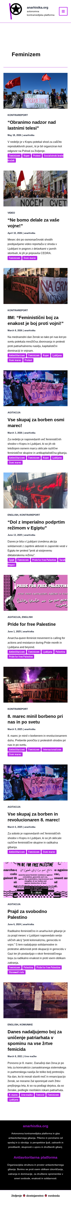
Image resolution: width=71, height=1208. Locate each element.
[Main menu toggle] (63, 11)
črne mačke (27, 1094)
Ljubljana (57, 355)
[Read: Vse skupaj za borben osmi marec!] (35, 388)
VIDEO (11, 212)
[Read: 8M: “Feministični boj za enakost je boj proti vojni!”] (35, 285)
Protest (36, 155)
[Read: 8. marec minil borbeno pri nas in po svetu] (35, 684)
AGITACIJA (14, 412)
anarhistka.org (37, 7)
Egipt (11, 560)
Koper (27, 155)
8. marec (13, 1094)
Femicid (40, 1094)
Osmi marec (30, 258)
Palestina (60, 651)
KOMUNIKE (26, 1024)
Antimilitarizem (17, 355)
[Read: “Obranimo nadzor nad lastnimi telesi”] (35, 90)
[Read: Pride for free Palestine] (35, 592)
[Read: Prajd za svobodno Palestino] (35, 879)
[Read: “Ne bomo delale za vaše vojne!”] (35, 188)
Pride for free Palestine (44, 560)
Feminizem (14, 155)
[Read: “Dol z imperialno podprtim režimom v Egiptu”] (35, 490)
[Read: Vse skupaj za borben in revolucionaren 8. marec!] (35, 782)
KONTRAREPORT (18, 115)
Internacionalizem (52, 749)
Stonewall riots (16, 972)
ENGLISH (13, 514)
